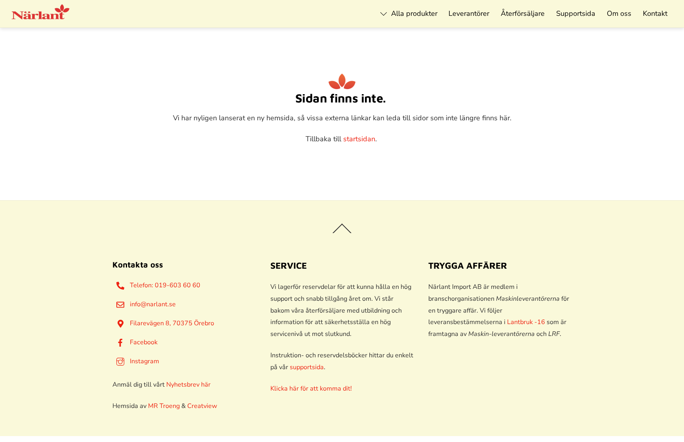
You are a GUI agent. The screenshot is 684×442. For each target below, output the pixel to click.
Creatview (202, 406)
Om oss (619, 13)
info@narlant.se (152, 304)
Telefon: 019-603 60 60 (164, 285)
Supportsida (575, 13)
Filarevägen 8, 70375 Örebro (171, 323)
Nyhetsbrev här (188, 384)
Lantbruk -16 (526, 322)
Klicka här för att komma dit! (311, 388)
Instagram (143, 361)
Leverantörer (468, 13)
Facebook (143, 342)
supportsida (307, 367)
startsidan (359, 139)
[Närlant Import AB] (40, 16)
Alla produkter (413, 13)
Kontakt (655, 13)
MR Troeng (164, 406)
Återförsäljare (523, 13)
